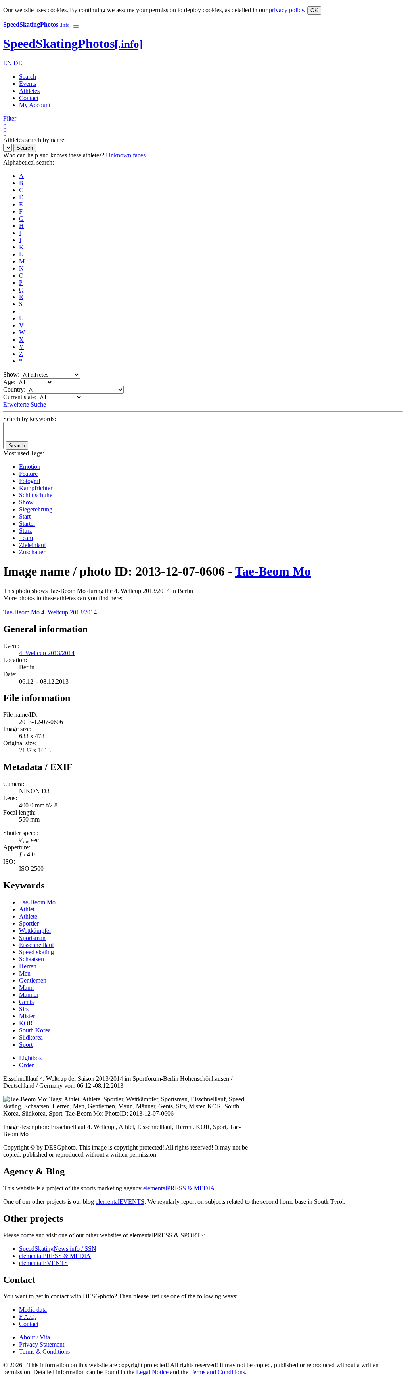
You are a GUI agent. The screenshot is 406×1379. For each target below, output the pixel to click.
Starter (27, 523)
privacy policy (286, 10)
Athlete (28, 916)
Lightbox (30, 1058)
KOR (26, 1023)
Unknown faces (126, 155)
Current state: (19, 397)
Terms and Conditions (217, 1372)
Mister (27, 1016)
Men (25, 973)
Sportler (29, 923)
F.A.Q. (27, 1316)
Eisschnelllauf (36, 944)
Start (25, 516)
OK (314, 10)
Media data (33, 1309)
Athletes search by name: (34, 139)
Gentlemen (32, 980)
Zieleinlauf (32, 545)
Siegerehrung (35, 509)
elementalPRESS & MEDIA (179, 1188)
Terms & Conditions (44, 1351)
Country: (14, 389)
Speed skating (36, 952)
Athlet (26, 909)
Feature (28, 473)
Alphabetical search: (28, 162)
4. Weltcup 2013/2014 (69, 612)
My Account (34, 105)
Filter (9, 118)
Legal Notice (152, 1372)
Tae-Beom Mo (273, 571)
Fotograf (29, 480)
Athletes (29, 90)
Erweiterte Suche (24, 404)
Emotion (29, 466)
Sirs (24, 1009)
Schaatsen (31, 959)
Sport (26, 1044)
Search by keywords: (29, 418)
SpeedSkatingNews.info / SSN (57, 1248)
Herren (27, 966)
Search (27, 76)
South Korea (35, 1030)
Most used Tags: (23, 453)
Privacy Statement (41, 1344)
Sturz (25, 530)
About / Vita (34, 1337)
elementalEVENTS (120, 1201)
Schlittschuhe (35, 495)
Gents (26, 1001)
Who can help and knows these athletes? (53, 155)
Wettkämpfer (35, 930)
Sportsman (32, 937)
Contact (28, 98)
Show (26, 502)
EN (7, 63)
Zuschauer (32, 552)
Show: (11, 374)
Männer (28, 994)
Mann (26, 987)
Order (26, 1065)
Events (27, 83)
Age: (9, 382)
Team (26, 537)
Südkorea (31, 1037)
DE (17, 63)
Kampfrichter (35, 488)
